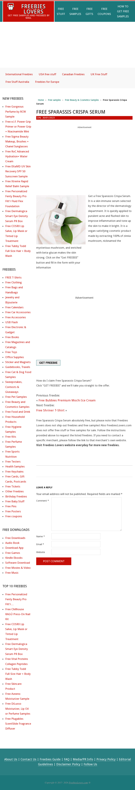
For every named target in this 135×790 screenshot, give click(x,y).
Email (40, 544)
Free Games (12, 552)
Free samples (54, 100)
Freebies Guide (50, 759)
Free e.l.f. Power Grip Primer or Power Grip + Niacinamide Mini (18, 126)
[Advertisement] (67, 47)
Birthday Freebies (16, 496)
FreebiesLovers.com (78, 782)
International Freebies (19, 74)
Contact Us (28, 759)
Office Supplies (14, 357)
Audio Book (12, 542)
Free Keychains (14, 471)
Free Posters (13, 511)
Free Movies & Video (18, 567)
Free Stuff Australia (17, 81)
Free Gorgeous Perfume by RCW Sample (15, 111)
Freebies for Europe (47, 81)
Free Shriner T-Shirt (50, 410)
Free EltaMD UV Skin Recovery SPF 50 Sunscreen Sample (18, 171)
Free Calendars (14, 307)
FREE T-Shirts (13, 277)
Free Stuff (61, 11)
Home (41, 100)
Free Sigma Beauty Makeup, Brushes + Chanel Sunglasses (17, 141)
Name (40, 536)
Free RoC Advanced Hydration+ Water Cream (17, 156)
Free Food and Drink (17, 411)
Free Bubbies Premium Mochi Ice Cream (67, 400)
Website (40, 552)
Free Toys (11, 352)
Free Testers (13, 461)
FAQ (66, 759)
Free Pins (10, 506)
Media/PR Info (83, 759)
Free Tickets (12, 486)
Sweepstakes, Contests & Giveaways (13, 387)
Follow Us (90, 764)
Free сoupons (13, 516)
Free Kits (10, 436)
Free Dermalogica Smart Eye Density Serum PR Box (16, 216)
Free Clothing (13, 282)
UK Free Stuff (99, 74)
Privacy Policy (106, 759)
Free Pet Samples (16, 396)
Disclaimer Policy (68, 764)
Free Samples (75, 11)
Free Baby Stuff (14, 501)
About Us (10, 759)
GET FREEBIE (48, 362)
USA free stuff (47, 74)
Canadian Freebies (73, 74)
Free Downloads (15, 538)
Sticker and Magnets (18, 362)
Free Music (12, 572)
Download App (14, 547)
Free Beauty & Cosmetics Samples (82, 100)
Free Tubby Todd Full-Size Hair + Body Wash (18, 251)
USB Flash (11, 322)
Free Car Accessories (18, 312)
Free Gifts (89, 11)
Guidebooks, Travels (17, 367)
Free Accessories (15, 317)
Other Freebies (14, 491)
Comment (42, 500)
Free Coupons (104, 11)
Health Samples (15, 466)
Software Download (17, 562)
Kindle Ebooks (14, 557)
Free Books (12, 337)
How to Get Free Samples (123, 11)
